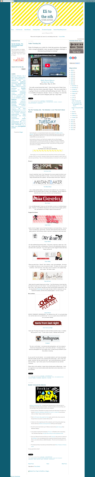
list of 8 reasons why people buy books (41, 417)
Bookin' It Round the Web (36, 405)
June (73, 97)
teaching (24, 121)
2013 (72, 123)
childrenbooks (23, 91)
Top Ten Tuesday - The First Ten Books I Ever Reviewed (17, 45)
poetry (24, 114)
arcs (20, 80)
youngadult (22, 126)
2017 (72, 82)
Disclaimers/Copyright (46, 29)
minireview (19, 109)
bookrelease (14, 88)
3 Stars (23, 75)
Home (12, 29)
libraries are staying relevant (44, 423)
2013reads (19, 75)
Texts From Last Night (47, 327)
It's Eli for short (19, 29)
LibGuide (35, 438)
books (23, 88)
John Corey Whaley (48, 82)
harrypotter (14, 104)
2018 (72, 80)
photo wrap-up (59, 426)
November (74, 87)
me (19, 108)
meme (24, 108)
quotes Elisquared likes (47, 33)
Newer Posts (31, 463)
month (24, 109)
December (74, 85)
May (73, 99)
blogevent (18, 85)
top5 (25, 123)
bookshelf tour (15, 89)
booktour (24, 89)
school (13, 120)
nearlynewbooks (17, 111)
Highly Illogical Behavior (47, 80)
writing (16, 126)
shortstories (23, 120)
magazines (24, 107)
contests (13, 93)
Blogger (21, 132)
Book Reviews (27, 29)
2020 (72, 76)
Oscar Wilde (62, 36)
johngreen (14, 107)
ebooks (24, 96)
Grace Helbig (47, 261)
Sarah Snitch (47, 225)
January (74, 117)
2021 (72, 74)
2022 (72, 72)
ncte (12, 111)
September (74, 91)
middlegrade (14, 109)
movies (38, 459)
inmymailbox (14, 105)
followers (24, 99)
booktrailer (14, 91)
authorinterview (15, 82)
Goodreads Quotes (80, 38)
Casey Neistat (48, 241)
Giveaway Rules (36, 29)
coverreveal (14, 94)
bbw (12, 85)
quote (20, 115)
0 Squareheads (49, 100)
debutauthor (18, 96)
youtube (14, 127)
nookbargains (23, 112)
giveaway (14, 102)
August (73, 93)
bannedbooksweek (22, 83)
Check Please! (47, 312)
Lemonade (53, 436)
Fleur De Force (47, 281)
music (42, 459)
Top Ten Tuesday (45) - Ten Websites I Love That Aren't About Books (46, 110)
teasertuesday (15, 123)
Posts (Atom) (37, 466)
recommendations (15, 118)
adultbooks (14, 80)
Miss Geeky (47, 203)
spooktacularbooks (15, 121)
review (24, 118)
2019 (72, 78)
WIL (25, 78)
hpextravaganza (22, 104)
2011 (72, 127)
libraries (17, 107)
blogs (24, 85)
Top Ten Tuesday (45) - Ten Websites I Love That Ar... (77, 104)
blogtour (14, 86)
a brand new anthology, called (47, 412)
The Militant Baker (48, 186)
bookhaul (18, 86)
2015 (72, 119)
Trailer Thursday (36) (34, 43)
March (73, 113)
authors (23, 82)
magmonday (14, 108)
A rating (19, 77)
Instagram (47, 343)
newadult (17, 112)
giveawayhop (23, 102)
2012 (72, 125)
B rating (23, 77)
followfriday (14, 101)
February (74, 115)
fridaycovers (23, 101)
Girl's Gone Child (47, 171)
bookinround (23, 86)
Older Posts (64, 463)
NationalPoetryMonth (19, 78)
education (14, 97)
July (73, 95)
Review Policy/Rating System (60, 29)
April (73, 111)
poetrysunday (14, 115)
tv (25, 124)
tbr (21, 121)
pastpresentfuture (15, 114)
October (74, 89)
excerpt (18, 97)
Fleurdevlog (39, 289)
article (24, 80)
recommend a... (19, 117)
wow (13, 126)
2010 (72, 129)
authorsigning (14, 83)
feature (14, 99)
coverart (23, 93)
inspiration (23, 105)
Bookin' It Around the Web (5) (37, 385)
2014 (72, 121)
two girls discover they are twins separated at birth (53, 433)
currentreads (20, 94)
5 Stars (15, 77)
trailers (13, 124)
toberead (21, 123)
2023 (72, 70)
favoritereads (23, 97)
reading (24, 115)
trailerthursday (18, 124)
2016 (72, 84)
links (21, 107)
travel (23, 124)
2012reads (14, 75)
